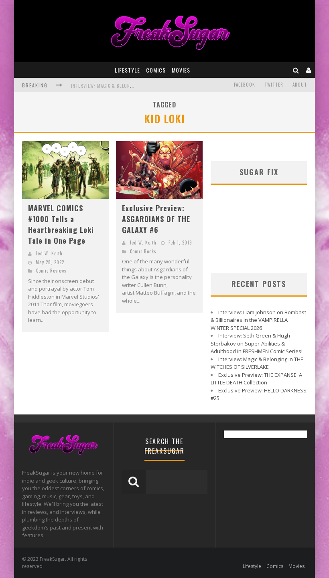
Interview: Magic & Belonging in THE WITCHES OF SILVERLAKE (257, 363)
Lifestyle (127, 70)
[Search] (296, 70)
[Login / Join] (309, 70)
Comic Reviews (51, 270)
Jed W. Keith (49, 253)
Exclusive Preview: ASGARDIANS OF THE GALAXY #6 (156, 219)
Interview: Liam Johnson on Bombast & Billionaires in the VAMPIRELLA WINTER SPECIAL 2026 (258, 320)
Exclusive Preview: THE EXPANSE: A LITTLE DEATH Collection (256, 378)
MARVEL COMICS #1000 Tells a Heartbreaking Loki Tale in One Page (61, 224)
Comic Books (143, 251)
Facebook (244, 84)
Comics (156, 70)
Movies (181, 70)
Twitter (273, 84)
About (299, 84)
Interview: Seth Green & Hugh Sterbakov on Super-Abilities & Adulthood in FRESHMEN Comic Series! (257, 343)
